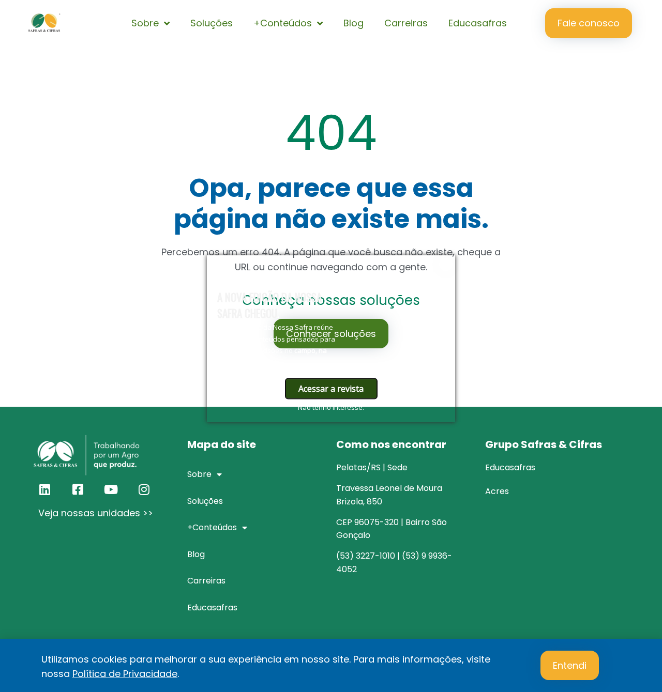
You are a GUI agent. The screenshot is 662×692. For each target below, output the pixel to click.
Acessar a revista (331, 388)
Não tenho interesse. (331, 406)
